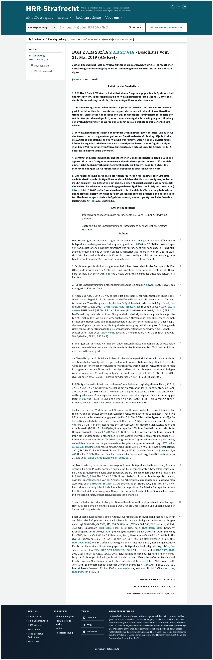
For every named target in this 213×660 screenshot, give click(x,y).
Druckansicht (41, 66)
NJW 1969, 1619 (81, 572)
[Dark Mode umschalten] (172, 6)
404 (139, 244)
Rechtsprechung (88, 17)
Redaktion (33, 641)
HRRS (125, 625)
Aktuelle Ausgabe (39, 17)
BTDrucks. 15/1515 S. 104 (104, 484)
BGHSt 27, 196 (121, 550)
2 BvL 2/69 (168, 568)
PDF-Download (42, 71)
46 (108, 274)
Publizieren (34, 629)
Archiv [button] (63, 17)
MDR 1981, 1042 (108, 528)
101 (94, 201)
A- (179, 6)
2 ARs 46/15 (110, 307)
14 (91, 274)
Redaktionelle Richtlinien (35, 635)
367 (132, 391)
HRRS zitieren (35, 625)
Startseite (37, 39)
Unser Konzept (35, 616)
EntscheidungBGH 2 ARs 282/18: (39, 57)
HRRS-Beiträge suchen (63, 622)
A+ (185, 6)
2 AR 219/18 (121, 52)
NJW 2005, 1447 (81, 542)
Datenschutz (112, 649)
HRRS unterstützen (38, 621)
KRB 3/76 (106, 550)
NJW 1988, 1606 (152, 528)
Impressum (99, 649)
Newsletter (153, 625)
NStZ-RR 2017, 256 (129, 307)
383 (84, 399)
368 (94, 476)
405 (74, 425)
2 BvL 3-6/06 (95, 458)
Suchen (33, 49)
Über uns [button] (112, 17)
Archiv (59, 628)
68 (75, 79)
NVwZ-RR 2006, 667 (118, 458)
